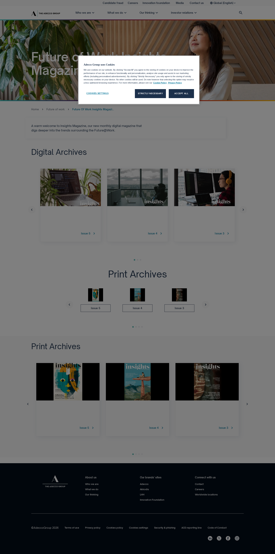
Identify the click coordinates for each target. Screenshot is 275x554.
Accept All (181, 93)
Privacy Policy (175, 83)
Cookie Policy (160, 83)
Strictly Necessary (150, 93)
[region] (139, 79)
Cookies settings (97, 93)
